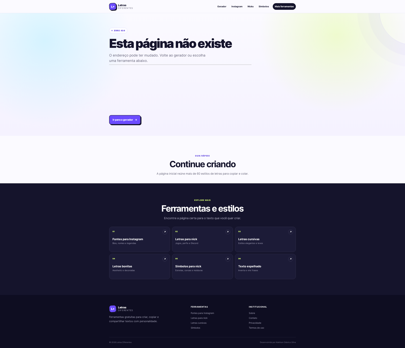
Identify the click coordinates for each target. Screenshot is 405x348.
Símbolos (264, 6)
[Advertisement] (180, 88)
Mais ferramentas (284, 6)
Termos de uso (256, 327)
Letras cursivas (198, 322)
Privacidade (255, 322)
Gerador (221, 6)
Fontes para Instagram (202, 313)
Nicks (251, 6)
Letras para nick (199, 318)
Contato (253, 318)
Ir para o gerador (125, 119)
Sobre (252, 313)
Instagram (237, 6)
